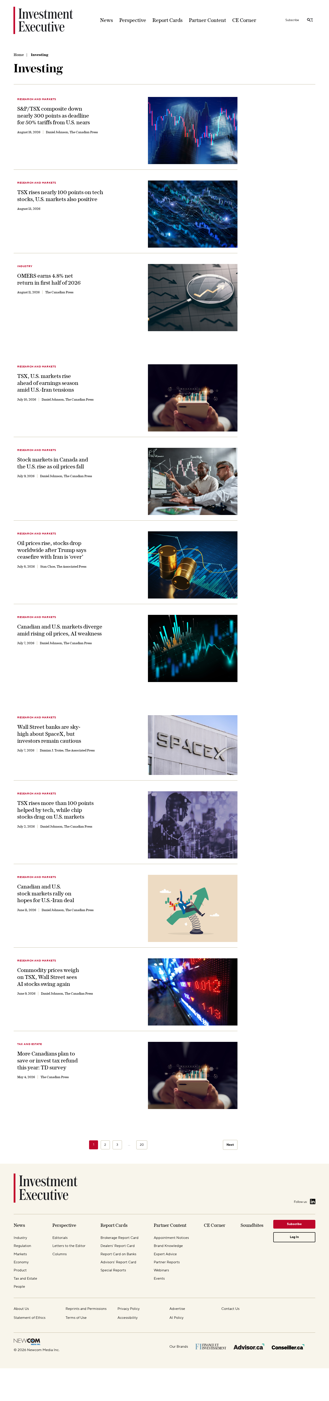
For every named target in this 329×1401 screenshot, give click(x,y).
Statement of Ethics (29, 1317)
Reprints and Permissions (86, 1309)
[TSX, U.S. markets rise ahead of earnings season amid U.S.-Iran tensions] (192, 397)
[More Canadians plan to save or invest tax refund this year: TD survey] (192, 1075)
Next (230, 1145)
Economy (21, 1262)
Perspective (132, 20)
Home (19, 55)
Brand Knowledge (168, 1246)
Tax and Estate (29, 1044)
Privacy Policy (129, 1309)
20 (142, 1145)
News (106, 20)
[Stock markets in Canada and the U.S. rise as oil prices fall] (192, 481)
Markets (20, 1254)
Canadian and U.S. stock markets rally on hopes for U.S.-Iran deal (45, 893)
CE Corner (244, 20)
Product (20, 1270)
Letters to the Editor (68, 1246)
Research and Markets (36, 99)
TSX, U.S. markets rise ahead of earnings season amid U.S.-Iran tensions (47, 383)
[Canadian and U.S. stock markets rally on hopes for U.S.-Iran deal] (192, 908)
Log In (294, 1237)
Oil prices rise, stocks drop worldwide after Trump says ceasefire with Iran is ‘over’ (51, 550)
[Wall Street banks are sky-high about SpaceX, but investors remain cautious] (192, 745)
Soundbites (252, 1225)
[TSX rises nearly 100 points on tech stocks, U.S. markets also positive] (192, 214)
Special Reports (113, 1270)
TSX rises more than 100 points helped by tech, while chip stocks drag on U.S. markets (55, 810)
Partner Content (207, 20)
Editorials (60, 1238)
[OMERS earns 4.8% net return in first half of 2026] (192, 297)
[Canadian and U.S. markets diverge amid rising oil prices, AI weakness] (192, 648)
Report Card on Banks (118, 1254)
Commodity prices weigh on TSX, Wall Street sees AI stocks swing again (48, 977)
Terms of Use (76, 1317)
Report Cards (167, 20)
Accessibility (128, 1317)
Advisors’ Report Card (118, 1262)
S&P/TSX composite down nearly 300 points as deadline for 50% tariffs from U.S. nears (53, 115)
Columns (59, 1254)
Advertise (177, 1309)
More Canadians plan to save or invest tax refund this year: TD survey (47, 1060)
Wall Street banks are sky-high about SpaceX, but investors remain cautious (49, 734)
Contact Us (230, 1309)
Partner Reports (167, 1262)
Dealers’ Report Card (117, 1246)
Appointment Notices (171, 1238)
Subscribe (292, 20)
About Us (21, 1309)
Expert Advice (165, 1254)
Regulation (22, 1246)
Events (159, 1278)
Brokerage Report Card (119, 1238)
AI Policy (176, 1317)
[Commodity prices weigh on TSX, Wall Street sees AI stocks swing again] (192, 992)
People (19, 1286)
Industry (24, 266)
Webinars (161, 1270)
